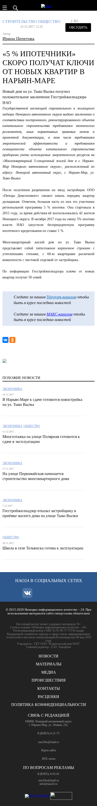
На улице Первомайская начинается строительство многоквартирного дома (35, 476)
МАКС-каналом (59, 314)
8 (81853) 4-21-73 (48, 733)
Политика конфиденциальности (48, 704)
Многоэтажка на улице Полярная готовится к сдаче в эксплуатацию (41, 439)
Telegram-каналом (61, 297)
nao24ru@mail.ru (48, 742)
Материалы (48, 664)
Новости (48, 656)
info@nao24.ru (48, 784)
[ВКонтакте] (5, 340)
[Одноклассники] (12, 340)
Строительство (19, 21)
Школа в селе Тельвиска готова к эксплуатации (42, 548)
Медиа (48, 672)
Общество (49, 21)
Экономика (12, 389)
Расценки (48, 697)
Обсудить (78, 27)
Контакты (48, 688)
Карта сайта (48, 750)
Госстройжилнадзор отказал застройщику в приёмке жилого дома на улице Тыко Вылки (40, 513)
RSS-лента (48, 758)
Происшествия (49, 680)
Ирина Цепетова (18, 38)
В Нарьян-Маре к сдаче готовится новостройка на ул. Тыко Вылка (42, 402)
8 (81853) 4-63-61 (48, 774)
